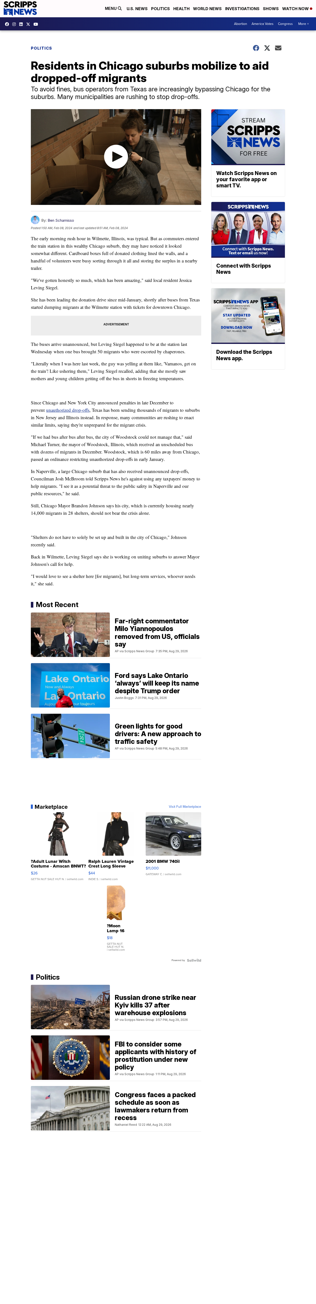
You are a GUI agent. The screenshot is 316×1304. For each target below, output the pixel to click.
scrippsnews (8, 24)
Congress (285, 23)
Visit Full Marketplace (185, 807)
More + (303, 23)
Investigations (242, 8)
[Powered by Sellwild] (194, 960)
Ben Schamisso (61, 220)
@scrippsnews (37, 24)
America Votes (263, 23)
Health (181, 8)
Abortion (240, 23)
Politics (160, 8)
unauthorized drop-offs (67, 410)
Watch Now (296, 8)
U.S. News (137, 8)
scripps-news (22, 24)
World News (207, 8)
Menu (111, 8)
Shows (271, 8)
